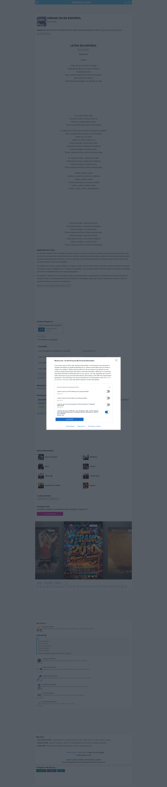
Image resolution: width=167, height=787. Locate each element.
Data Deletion (70, 426)
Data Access (81, 426)
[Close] (117, 361)
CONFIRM (69, 419)
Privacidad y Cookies (94, 426)
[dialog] (83, 393)
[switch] (107, 391)
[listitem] (83, 387)
